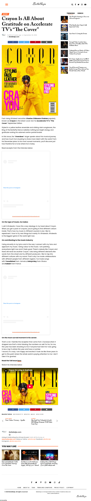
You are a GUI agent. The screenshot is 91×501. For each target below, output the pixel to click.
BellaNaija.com (14, 37)
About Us (26, 487)
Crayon (27, 414)
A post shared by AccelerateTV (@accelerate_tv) (26, 216)
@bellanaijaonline (15, 441)
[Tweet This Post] (24, 42)
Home (19, 487)
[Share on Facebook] (13, 42)
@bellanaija (32, 439)
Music (33, 414)
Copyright (69, 487)
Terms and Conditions (44, 487)
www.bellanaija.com (9, 439)
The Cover (40, 414)
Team (33, 487)
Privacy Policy (59, 487)
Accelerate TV (18, 414)
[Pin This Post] (35, 42)
